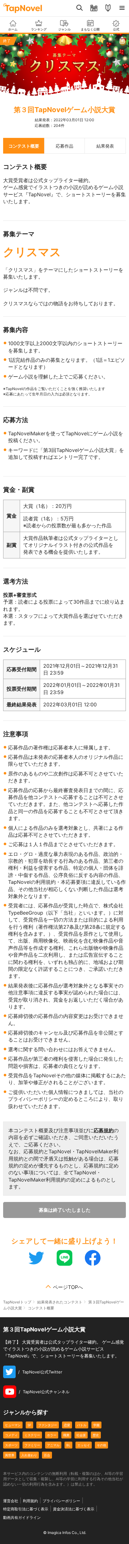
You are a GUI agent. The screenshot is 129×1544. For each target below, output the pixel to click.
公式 (116, 29)
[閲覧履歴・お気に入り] (94, 8)
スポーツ (11, 1445)
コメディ (11, 1435)
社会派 (81, 1435)
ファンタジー (47, 1425)
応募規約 (104, 1130)
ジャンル (64, 29)
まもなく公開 (90, 29)
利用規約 (30, 1500)
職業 (66, 1435)
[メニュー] (122, 8)
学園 (96, 1425)
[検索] (80, 8)
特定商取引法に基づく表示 (25, 1509)
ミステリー (32, 1435)
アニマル (53, 1445)
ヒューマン (13, 1425)
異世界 (9, 1455)
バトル (81, 1425)
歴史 (96, 1435)
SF (29, 1425)
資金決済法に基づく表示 (73, 1509)
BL (68, 1445)
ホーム (13, 29)
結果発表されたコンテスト (59, 1302)
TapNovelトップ (17, 1302)
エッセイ (83, 1445)
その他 (101, 1445)
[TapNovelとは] (108, 8)
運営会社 (10, 1500)
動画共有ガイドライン (22, 1517)
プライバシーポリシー (61, 1500)
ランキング (39, 29)
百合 (47, 1455)
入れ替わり (29, 1455)
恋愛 (67, 1425)
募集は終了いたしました (64, 1210)
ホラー (51, 1435)
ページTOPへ (68, 1287)
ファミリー (32, 1445)
